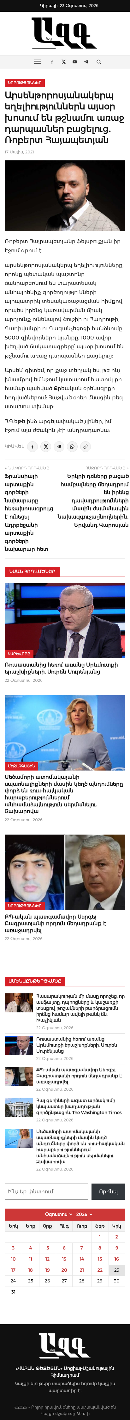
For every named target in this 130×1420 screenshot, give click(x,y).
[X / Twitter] (45, 446)
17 (13, 1270)
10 (13, 1259)
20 (64, 1270)
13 (64, 1259)
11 (30, 1259)
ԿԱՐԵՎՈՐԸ (19, 654)
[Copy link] (85, 446)
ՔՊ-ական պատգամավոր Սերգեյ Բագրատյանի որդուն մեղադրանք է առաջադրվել (55, 923)
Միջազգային (21, 766)
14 (82, 1259)
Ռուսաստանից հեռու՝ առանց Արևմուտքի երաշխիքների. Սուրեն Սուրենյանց (76, 1045)
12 (47, 1259)
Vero (81, 1413)
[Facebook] (32, 446)
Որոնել (108, 1192)
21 (82, 1270)
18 (30, 1270)
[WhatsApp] (72, 446)
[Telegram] (59, 446)
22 (100, 1270)
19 (47, 1270)
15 (100, 1259)
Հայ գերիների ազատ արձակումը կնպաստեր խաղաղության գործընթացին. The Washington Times (78, 1106)
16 (117, 1259)
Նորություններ (25, 83)
